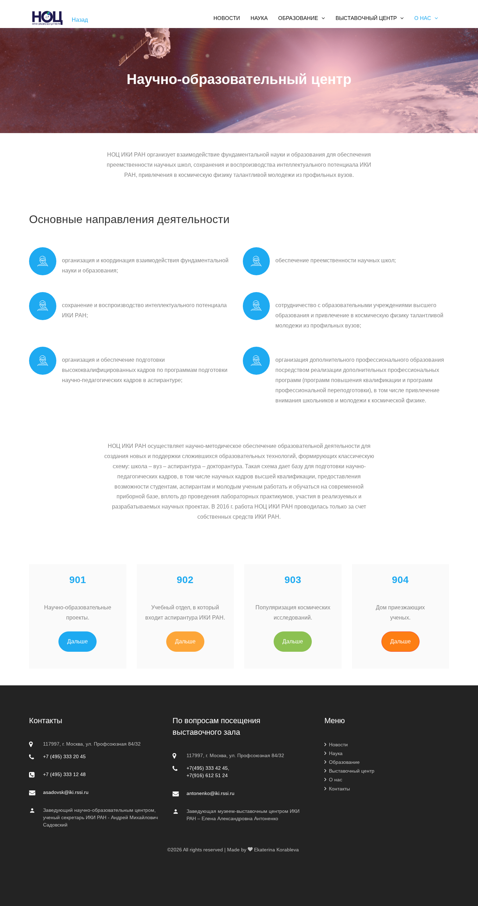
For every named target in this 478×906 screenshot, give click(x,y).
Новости (338, 744)
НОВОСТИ (226, 18)
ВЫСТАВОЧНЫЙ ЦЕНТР (366, 18)
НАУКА (259, 18)
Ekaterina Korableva (276, 849)
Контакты (339, 788)
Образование (344, 762)
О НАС (422, 18)
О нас (335, 779)
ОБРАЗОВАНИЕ (298, 18)
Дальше (77, 641)
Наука (336, 753)
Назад (80, 20)
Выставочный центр (351, 771)
